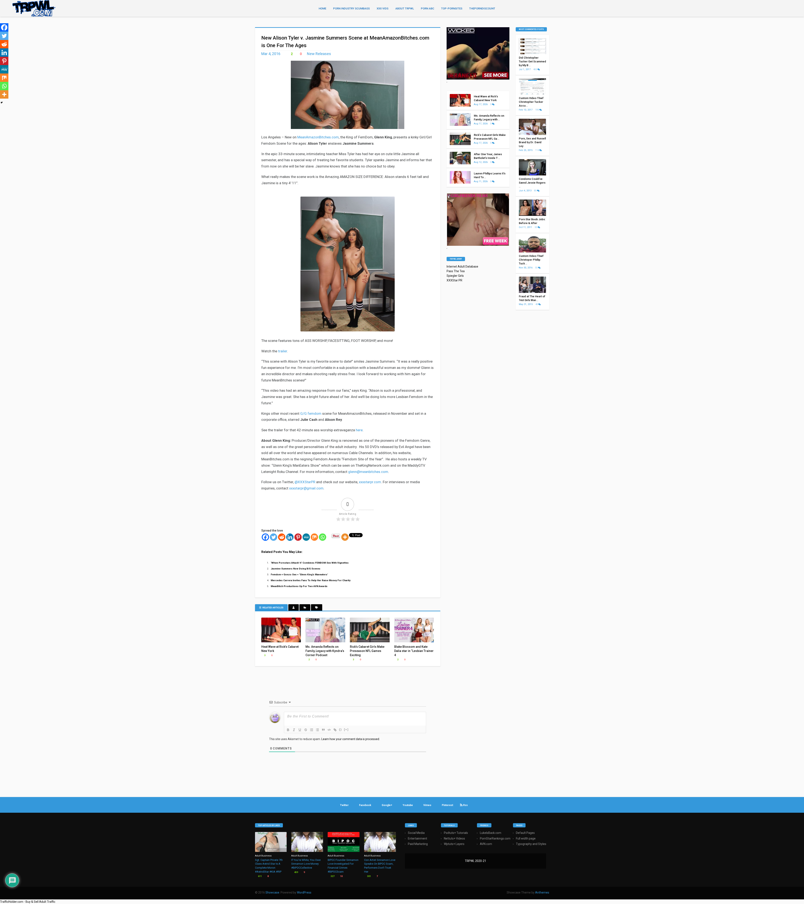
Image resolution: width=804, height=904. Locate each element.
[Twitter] (273, 537)
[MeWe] (306, 537)
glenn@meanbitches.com (368, 472)
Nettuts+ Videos (454, 838)
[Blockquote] (323, 729)
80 (535, 190)
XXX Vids (382, 8)
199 (537, 110)
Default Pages (525, 832)
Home (322, 8)
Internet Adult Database (462, 266)
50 (536, 227)
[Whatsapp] (322, 537)
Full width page (526, 838)
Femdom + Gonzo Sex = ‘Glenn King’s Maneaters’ (299, 574)
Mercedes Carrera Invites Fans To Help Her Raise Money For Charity (310, 580)
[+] (346, 729)
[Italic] (294, 729)
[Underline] (300, 729)
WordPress (304, 892)
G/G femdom (310, 413)
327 (332, 876)
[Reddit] (281, 537)
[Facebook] (265, 537)
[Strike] (306, 729)
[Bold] (288, 729)
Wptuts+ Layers (454, 844)
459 (296, 872)
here (359, 430)
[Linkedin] (290, 537)
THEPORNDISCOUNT (482, 8)
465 (535, 69)
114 (537, 150)
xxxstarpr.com (370, 482)
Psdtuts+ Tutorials (456, 832)
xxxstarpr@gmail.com (306, 488)
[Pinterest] (298, 537)
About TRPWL (404, 8)
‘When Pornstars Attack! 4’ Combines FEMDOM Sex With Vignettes (310, 562)
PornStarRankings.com (495, 838)
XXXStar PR (454, 280)
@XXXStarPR (305, 482)
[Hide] (1, 102)
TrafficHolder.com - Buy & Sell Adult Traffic (27, 901)
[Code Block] (329, 729)
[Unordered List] (317, 729)
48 (536, 304)
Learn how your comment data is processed (350, 739)
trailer (282, 351)
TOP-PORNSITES (451, 8)
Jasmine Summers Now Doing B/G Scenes (295, 568)
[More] (345, 537)
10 (341, 876)
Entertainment (417, 838)
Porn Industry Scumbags (351, 8)
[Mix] (314, 537)
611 (259, 876)
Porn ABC (427, 8)
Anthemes (542, 892)
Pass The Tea (456, 271)
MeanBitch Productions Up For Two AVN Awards (299, 586)
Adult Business (263, 855)
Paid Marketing (418, 844)
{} (340, 729)
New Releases (319, 54)
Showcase (272, 892)
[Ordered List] (311, 729)
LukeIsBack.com (490, 832)
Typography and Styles (531, 844)
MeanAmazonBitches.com (318, 137)
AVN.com (486, 844)
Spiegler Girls (455, 275)
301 (368, 876)
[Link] (335, 729)
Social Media (416, 832)
